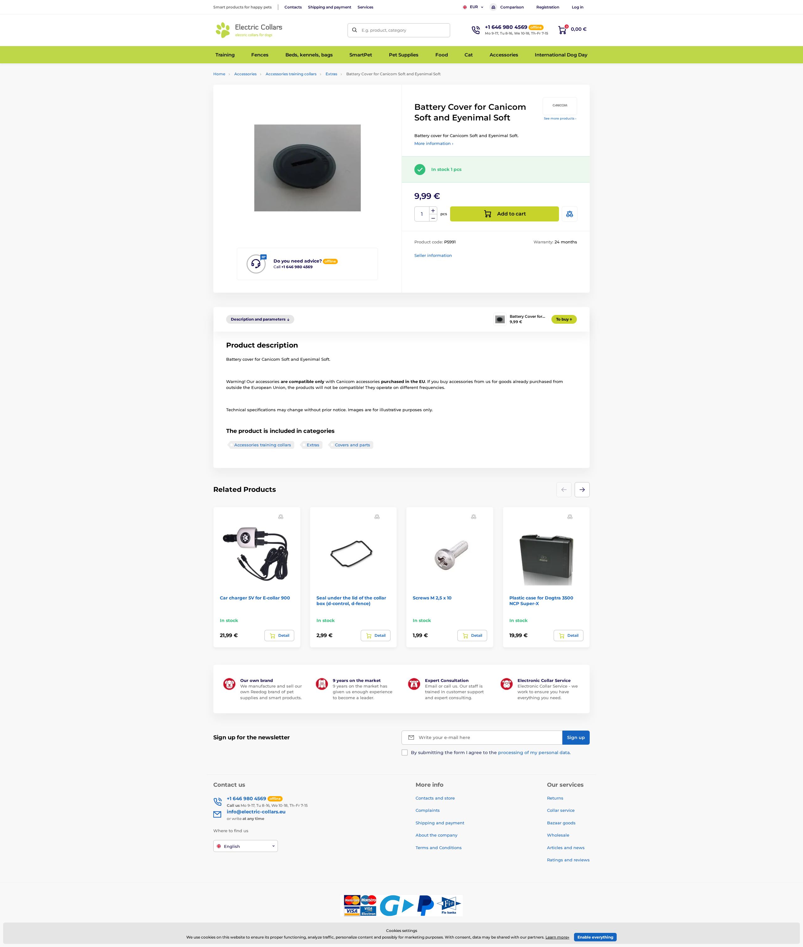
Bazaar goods (561, 822)
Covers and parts (352, 444)
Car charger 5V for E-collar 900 (255, 598)
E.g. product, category (384, 30)
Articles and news (566, 847)
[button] (582, 489)
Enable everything (595, 937)
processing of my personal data (534, 752)
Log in (577, 7)
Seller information (433, 255)
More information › (433, 143)
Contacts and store (435, 798)
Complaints (428, 810)
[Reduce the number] (433, 218)
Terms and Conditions (439, 847)
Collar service (561, 810)
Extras (331, 74)
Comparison (512, 7)
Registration (547, 7)
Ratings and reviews (568, 859)
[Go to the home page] (249, 30)
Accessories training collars (291, 74)
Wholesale (558, 835)
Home (219, 74)
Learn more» (557, 937)
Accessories (245, 74)
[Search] (355, 30)
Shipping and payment (329, 7)
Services (365, 7)
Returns (555, 798)
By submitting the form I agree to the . (491, 752)
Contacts (293, 7)
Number (422, 214)
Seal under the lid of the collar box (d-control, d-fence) (351, 600)
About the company (436, 835)
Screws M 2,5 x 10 (432, 598)
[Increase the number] (433, 210)
